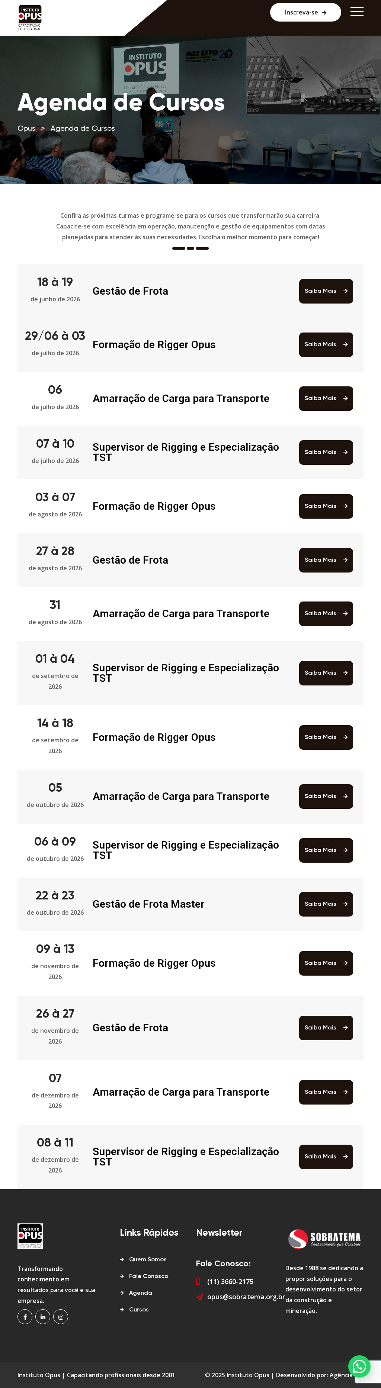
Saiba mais (321, 291)
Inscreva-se (301, 12)
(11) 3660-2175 (230, 1281)
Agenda (140, 1293)
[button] (359, 1366)
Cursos (139, 1310)
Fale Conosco (148, 1277)
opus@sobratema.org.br (246, 1296)
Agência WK (347, 1375)
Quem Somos (148, 1260)
